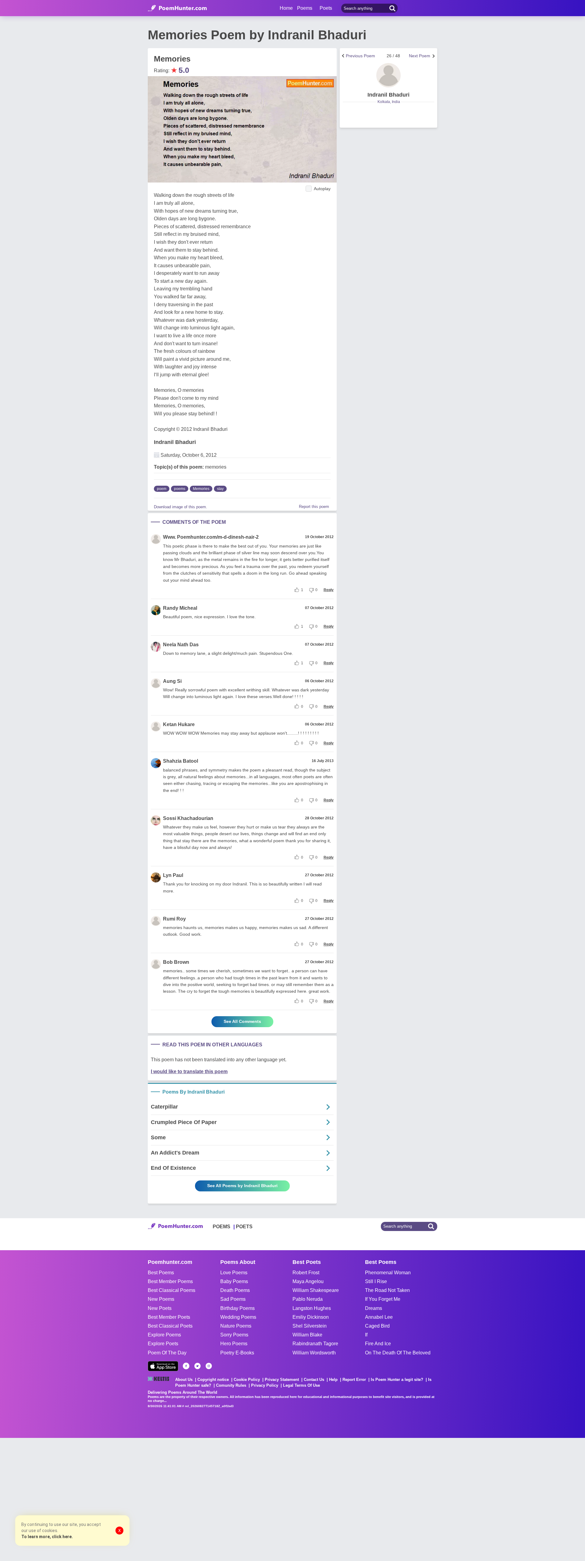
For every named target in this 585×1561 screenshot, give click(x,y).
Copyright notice (213, 1379)
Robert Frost (305, 1272)
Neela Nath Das (181, 644)
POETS (244, 1226)
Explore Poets (163, 1343)
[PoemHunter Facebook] (186, 1366)
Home (286, 8)
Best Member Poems (170, 1281)
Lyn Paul (173, 875)
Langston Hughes (311, 1308)
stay (220, 489)
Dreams (373, 1308)
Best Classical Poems (171, 1290)
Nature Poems (235, 1326)
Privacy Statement (282, 1379)
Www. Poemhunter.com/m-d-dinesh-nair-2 (211, 537)
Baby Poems (234, 1281)
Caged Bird (377, 1326)
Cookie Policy (247, 1379)
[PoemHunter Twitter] (197, 1366)
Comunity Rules (231, 1385)
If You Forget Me (382, 1299)
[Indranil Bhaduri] (388, 75)
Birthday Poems (237, 1308)
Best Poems (161, 1272)
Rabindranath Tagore (315, 1343)
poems (179, 489)
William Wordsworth (314, 1352)
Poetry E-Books (237, 1352)
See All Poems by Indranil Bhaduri (242, 1185)
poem (161, 489)
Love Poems (233, 1272)
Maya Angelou (308, 1281)
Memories (201, 489)
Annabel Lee (379, 1317)
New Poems (161, 1299)
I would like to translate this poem (189, 1071)
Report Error (354, 1379)
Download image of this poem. (180, 507)
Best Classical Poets (170, 1326)
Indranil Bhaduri (175, 442)
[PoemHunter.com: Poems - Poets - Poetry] (177, 8)
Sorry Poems (234, 1334)
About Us (184, 1379)
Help (333, 1379)
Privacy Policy (264, 1385)
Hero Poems (233, 1343)
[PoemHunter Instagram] (208, 1366)
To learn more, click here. (47, 1536)
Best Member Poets (169, 1317)
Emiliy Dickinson (310, 1317)
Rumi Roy (174, 918)
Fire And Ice (378, 1343)
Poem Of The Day (167, 1352)
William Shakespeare (315, 1290)
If (366, 1334)
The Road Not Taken (387, 1290)
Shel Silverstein (309, 1326)
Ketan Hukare (179, 724)
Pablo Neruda (307, 1299)
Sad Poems (233, 1299)
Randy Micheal (180, 608)
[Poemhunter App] (163, 1366)
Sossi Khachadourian (188, 818)
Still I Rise (376, 1281)
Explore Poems (164, 1334)
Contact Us (314, 1379)
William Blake (307, 1334)
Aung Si (172, 681)
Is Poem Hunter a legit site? (397, 1379)
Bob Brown (176, 962)
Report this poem (314, 506)
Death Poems (235, 1290)
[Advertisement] (91, 1499)
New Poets (160, 1308)
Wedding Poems (238, 1317)
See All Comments (242, 1021)
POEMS (221, 1226)
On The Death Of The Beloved (398, 1352)
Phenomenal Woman (388, 1272)
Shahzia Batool (180, 761)
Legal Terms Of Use (301, 1385)
